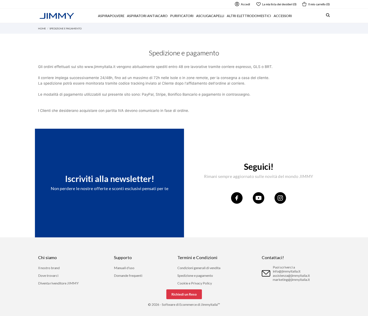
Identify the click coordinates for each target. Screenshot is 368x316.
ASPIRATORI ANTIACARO (147, 16)
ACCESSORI (283, 16)
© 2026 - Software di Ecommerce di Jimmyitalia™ (184, 304)
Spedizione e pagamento (195, 275)
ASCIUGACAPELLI (210, 16)
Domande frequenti (128, 275)
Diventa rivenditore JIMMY (58, 283)
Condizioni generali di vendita (198, 268)
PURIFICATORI (182, 16)
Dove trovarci (48, 275)
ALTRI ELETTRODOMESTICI (249, 16)
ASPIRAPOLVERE (111, 16)
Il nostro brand (49, 268)
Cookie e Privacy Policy (194, 283)
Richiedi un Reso (184, 294)
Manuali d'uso (124, 268)
